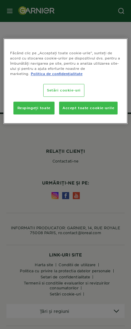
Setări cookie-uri (64, 90)
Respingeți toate (34, 108)
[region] (65, 81)
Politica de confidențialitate (57, 74)
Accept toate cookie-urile (88, 108)
